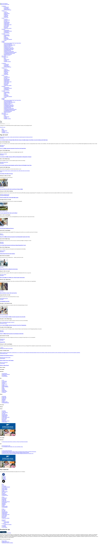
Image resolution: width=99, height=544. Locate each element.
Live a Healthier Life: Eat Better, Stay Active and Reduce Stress (12, 446)
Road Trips (6, 27)
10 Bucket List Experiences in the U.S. (6, 355)
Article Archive (6, 521)
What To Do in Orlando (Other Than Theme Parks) (12, 100)
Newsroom (2, 137)
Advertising (4, 526)
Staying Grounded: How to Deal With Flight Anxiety (9, 197)
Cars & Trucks (6, 64)
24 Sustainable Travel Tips (4, 301)
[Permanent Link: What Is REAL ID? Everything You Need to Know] (4, 266)
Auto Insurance (6, 30)
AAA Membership (5, 56)
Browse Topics (6, 522)
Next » (2, 347)
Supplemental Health (5, 402)
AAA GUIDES (4, 527)
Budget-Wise (6, 17)
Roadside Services (5, 495)
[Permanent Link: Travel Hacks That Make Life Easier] (15, 170)
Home (5, 36)
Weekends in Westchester (8, 45)
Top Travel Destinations (8, 101)
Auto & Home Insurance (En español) (10, 52)
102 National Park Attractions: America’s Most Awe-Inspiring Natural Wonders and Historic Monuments (19, 451)
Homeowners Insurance (8, 88)
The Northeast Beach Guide (8, 49)
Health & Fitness (7, 35)
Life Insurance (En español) (8, 47)
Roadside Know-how (7, 9)
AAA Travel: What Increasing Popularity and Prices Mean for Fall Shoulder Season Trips (16, 165)
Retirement (6, 16)
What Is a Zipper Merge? (4, 365)
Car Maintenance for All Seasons (9, 53)
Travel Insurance (7, 32)
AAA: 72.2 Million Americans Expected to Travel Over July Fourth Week (13, 148)
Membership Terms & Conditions (7, 542)
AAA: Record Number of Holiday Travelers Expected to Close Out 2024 (12, 316)
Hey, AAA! (4, 113)
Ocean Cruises (6, 25)
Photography (4, 390)
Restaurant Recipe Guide (6, 445)
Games (5, 40)
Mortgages (6, 14)
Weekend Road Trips (7, 50)
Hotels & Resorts (7, 22)
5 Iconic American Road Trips (7, 450)
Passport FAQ (2, 342)
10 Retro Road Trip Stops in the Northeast (7, 253)
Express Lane (4, 382)
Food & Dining (6, 34)
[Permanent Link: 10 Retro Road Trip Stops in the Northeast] (2, 250)
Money (3, 10)
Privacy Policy (4, 540)
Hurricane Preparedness (8, 54)
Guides (3, 42)
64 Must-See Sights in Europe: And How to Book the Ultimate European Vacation (15, 452)
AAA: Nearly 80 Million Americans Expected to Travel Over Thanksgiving (13, 325)
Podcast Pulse (6, 38)
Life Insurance (6, 89)
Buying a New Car (7, 112)
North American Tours (7, 24)
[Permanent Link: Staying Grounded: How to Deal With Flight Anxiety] (4, 194)
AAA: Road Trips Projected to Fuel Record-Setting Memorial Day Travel (13, 245)
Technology (6, 37)
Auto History (6, 65)
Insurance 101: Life (7, 46)
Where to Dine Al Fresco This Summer (7, 360)
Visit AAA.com (2, 127)
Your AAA (4, 519)
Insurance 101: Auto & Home (9, 51)
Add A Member (6, 59)
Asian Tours (4, 411)
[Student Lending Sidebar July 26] (7, 435)
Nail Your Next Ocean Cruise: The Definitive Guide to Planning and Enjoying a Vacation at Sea (17, 453)
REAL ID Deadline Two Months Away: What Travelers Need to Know (12, 277)
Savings (5, 11)
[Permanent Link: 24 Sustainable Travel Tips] (4, 298)
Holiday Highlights (5, 386)
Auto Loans (6, 12)
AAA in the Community (8, 39)
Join (4, 57)
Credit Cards (6, 15)
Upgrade (5, 60)
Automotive (4, 6)
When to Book (4, 421)
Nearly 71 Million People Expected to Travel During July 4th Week (11, 333)
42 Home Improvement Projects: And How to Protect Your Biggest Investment (15, 441)
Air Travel (5, 76)
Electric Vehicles (7, 8)
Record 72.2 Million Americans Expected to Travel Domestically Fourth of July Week (15, 236)
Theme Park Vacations (7, 28)
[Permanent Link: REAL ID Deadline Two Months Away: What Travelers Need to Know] (3, 274)
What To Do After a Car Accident (9, 44)
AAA (3, 380)
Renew (5, 58)
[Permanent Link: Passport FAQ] (2, 339)
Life (2, 484)
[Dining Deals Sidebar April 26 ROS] (6, 348)
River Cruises (6, 26)
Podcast (3, 41)
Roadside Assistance (7, 61)
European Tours (6, 21)
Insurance (3, 29)
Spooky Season (4, 391)
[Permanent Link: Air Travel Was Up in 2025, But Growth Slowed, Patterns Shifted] (4, 186)
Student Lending (7, 13)
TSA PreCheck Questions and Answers (7, 228)
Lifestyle (3, 33)
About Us (3, 520)
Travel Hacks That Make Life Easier (6, 173)
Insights (3, 388)
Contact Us (4, 523)
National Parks (6, 23)
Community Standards (7, 524)
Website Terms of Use (5, 541)
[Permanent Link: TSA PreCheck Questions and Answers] (4, 225)
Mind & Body (6, 195)
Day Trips (5, 20)
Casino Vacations (7, 77)
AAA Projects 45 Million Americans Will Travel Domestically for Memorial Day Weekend (15, 156)
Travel (3, 18)
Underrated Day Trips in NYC (9, 48)
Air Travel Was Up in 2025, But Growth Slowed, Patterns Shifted (11, 189)
